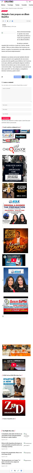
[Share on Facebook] (5, 21)
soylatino (4, 24)
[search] (27, 1)
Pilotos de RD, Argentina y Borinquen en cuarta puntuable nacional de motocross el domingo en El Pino (12, 444)
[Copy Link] (10, 21)
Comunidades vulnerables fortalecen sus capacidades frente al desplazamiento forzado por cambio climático (12, 435)
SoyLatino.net (4, 358)
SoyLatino (8, 1)
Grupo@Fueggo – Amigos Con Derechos (15, 358)
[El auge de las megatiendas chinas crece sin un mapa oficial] (27, 454)
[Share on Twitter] (8, 21)
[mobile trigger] (3, 1)
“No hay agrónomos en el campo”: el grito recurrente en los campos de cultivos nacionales (11, 462)
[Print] (12, 21)
